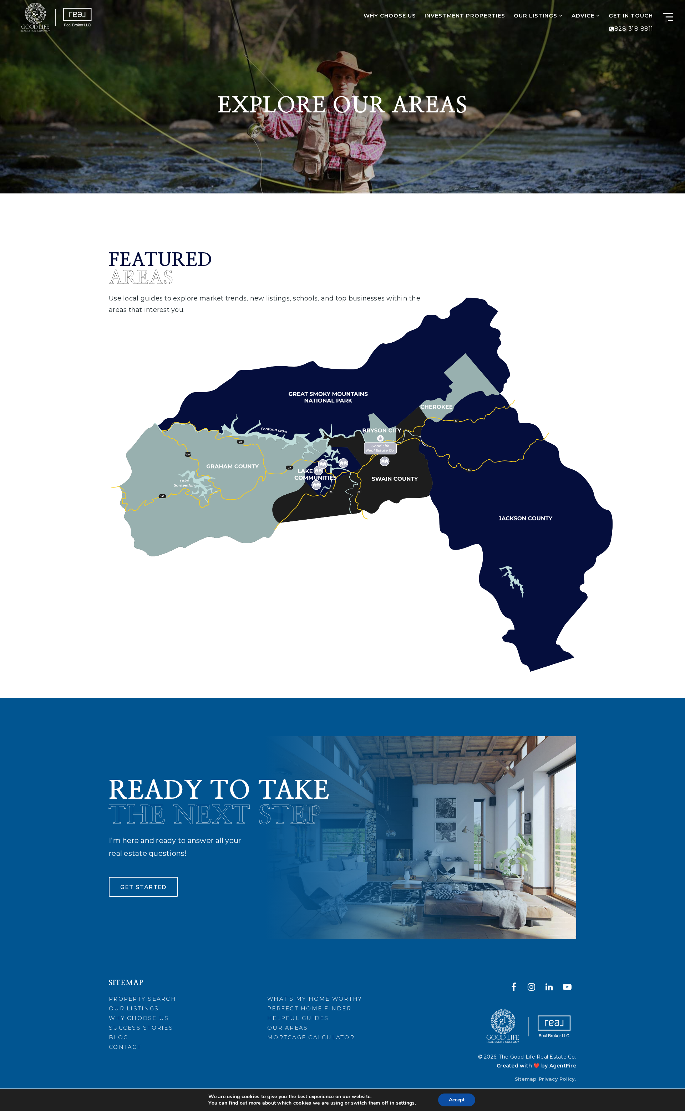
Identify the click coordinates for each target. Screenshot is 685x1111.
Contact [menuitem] (125, 1047)
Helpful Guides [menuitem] (298, 1018)
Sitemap (526, 1079)
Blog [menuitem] (118, 1037)
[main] (342, 476)
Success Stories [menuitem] (141, 1027)
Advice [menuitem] (584, 15)
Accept (457, 1099)
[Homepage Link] (56, 17)
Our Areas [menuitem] (287, 1027)
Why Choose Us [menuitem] (390, 15)
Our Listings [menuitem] (536, 15)
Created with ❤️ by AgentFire (536, 1065)
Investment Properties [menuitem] (465, 15)
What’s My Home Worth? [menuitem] (314, 998)
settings (405, 1103)
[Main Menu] (668, 17)
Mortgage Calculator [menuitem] (311, 1037)
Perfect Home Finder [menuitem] (309, 1008)
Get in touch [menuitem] (631, 15)
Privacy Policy (557, 1079)
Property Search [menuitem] (142, 998)
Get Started (143, 886)
